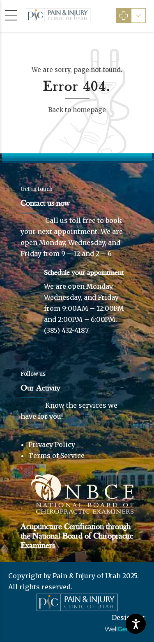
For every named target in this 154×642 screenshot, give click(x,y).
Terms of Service (56, 455)
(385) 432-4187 (66, 330)
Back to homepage (77, 110)
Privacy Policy (51, 444)
